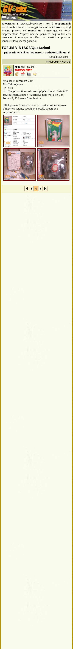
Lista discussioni (58, 56)
